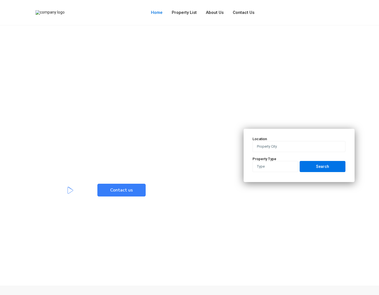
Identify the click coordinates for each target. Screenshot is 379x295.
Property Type (264, 159)
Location (259, 139)
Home (157, 12)
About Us (215, 12)
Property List (184, 12)
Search (322, 166)
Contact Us (243, 12)
